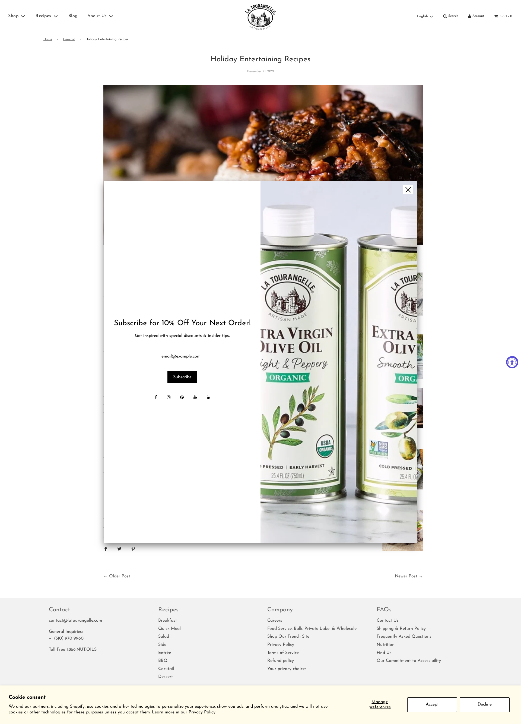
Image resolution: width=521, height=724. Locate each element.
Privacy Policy (202, 712)
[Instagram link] (168, 397)
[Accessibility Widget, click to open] (512, 362)
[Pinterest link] (182, 397)
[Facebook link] (156, 397)
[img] (338, 362)
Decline (485, 704)
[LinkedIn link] (208, 397)
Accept (432, 704)
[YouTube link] (195, 397)
